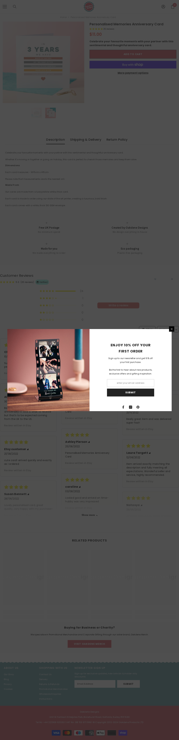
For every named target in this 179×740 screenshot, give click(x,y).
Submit (130, 392)
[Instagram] (130, 407)
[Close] (171, 329)
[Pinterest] (138, 407)
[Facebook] (123, 407)
